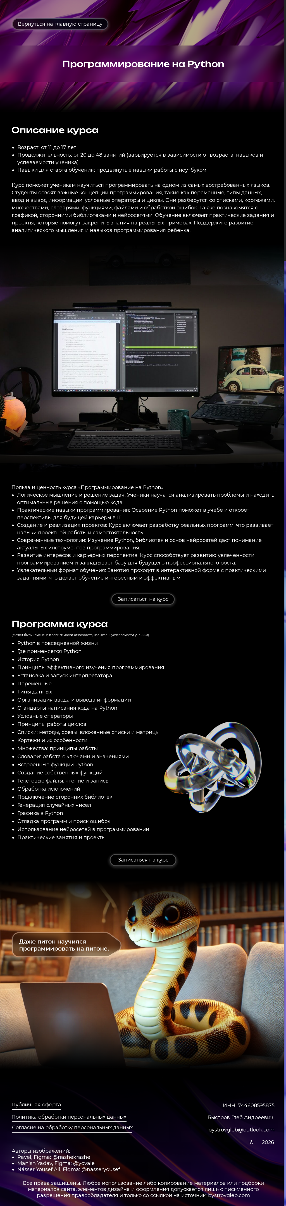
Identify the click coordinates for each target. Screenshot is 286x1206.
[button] (143, 599)
